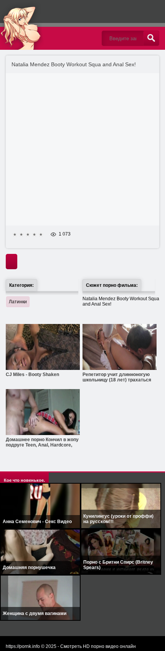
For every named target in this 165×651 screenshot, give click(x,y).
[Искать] (151, 38)
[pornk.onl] (48, 25)
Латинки (18, 301)
